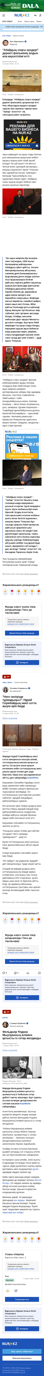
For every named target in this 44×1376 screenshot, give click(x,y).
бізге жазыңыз (31, 574)
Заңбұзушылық (20, 682)
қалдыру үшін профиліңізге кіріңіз (20, 624)
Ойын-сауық (29, 21)
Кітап (20, 21)
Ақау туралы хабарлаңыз (22, 1351)
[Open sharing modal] (27, 973)
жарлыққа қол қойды (12, 1212)
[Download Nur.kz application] (22, 6)
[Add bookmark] (39, 973)
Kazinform (33, 778)
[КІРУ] (40, 15)
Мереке (40, 21)
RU (35, 15)
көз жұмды (19, 1200)
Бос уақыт (7, 21)
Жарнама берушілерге (21, 1358)
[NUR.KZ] (22, 15)
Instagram (24, 662)
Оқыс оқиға (7, 682)
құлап (35, 1169)
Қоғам (5, 1018)
